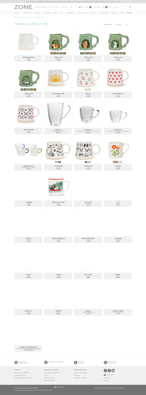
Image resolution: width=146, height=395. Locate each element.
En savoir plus (110, 1)
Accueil (16, 17)
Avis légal (107, 378)
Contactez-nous (49, 378)
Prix (126, 24)
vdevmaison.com (19, 375)
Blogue (106, 380)
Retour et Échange (80, 378)
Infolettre (109, 375)
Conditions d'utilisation (20, 390)
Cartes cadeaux (54, 7)
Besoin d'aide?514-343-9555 (112, 362)
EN (75, 6)
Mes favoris (85, 7)
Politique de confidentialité (33, 390)
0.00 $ (109, 7)
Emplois (51, 390)
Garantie (77, 375)
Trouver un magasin (40, 7)
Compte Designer (49, 380)
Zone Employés (44, 390)
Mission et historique (21, 372)
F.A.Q (45, 375)
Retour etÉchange (81, 362)
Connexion (97, 7)
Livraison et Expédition (55, 361)
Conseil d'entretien (80, 372)
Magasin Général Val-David (23, 378)
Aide (71, 7)
